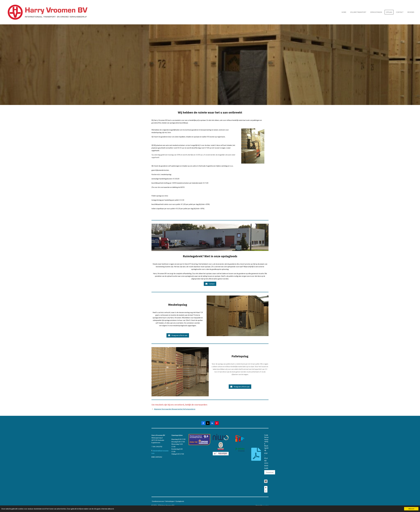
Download (269, 472)
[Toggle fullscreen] (265, 481)
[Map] (210, 486)
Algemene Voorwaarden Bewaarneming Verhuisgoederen (174, 409)
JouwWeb (266, 505)
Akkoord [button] (411, 509)
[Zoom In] (265, 487)
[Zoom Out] (265, 491)
